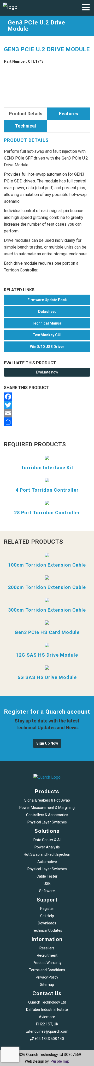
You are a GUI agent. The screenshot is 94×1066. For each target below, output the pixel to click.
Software (47, 891)
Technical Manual (47, 323)
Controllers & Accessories (47, 815)
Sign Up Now (47, 743)
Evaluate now (47, 372)
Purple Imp (59, 1061)
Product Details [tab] (25, 113)
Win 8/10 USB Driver (47, 347)
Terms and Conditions (47, 970)
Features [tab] (68, 113)
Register (47, 908)
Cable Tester (47, 876)
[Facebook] (47, 396)
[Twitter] (47, 405)
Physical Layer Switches (47, 822)
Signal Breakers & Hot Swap (47, 800)
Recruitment (47, 955)
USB (47, 883)
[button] (86, 8)
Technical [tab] (25, 126)
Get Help (47, 916)
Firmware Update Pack (47, 300)
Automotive (47, 862)
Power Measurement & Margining (47, 807)
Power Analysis (47, 847)
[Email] (47, 413)
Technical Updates (47, 930)
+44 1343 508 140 (49, 1039)
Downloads (47, 923)
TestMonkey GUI (47, 335)
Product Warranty (47, 963)
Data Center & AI (47, 840)
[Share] (47, 421)
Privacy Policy (47, 977)
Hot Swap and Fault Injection (47, 854)
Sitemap (47, 984)
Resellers (47, 948)
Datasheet (47, 311)
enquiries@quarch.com (49, 1031)
